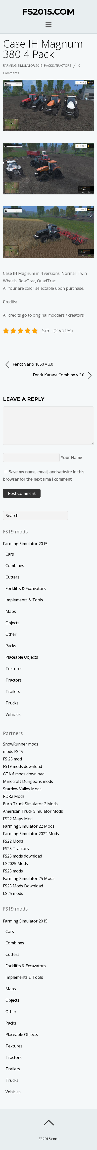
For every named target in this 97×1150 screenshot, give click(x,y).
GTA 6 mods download (24, 774)
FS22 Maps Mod (18, 818)
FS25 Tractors (16, 848)
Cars (9, 554)
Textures (13, 668)
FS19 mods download (22, 766)
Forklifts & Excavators (25, 588)
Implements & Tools (24, 600)
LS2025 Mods (15, 863)
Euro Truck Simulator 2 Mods (30, 803)
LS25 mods (13, 893)
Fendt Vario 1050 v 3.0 (32, 364)
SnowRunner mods (20, 744)
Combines (14, 565)
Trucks (11, 703)
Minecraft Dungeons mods (28, 781)
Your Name (71, 457)
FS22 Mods (13, 841)
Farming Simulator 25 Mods (28, 878)
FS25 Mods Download (23, 886)
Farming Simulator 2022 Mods (31, 833)
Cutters (12, 577)
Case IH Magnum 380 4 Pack (43, 48)
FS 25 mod (12, 759)
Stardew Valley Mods (22, 789)
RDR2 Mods (14, 796)
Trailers (12, 691)
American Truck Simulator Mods (33, 811)
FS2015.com (48, 1138)
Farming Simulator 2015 (23, 65)
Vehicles (13, 714)
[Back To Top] (49, 1123)
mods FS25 (13, 751)
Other (10, 634)
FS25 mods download (22, 856)
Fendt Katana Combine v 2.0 (59, 375)
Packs (49, 65)
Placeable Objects (21, 657)
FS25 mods (13, 871)
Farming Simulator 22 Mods (28, 826)
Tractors (63, 65)
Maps (10, 611)
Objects (12, 623)
